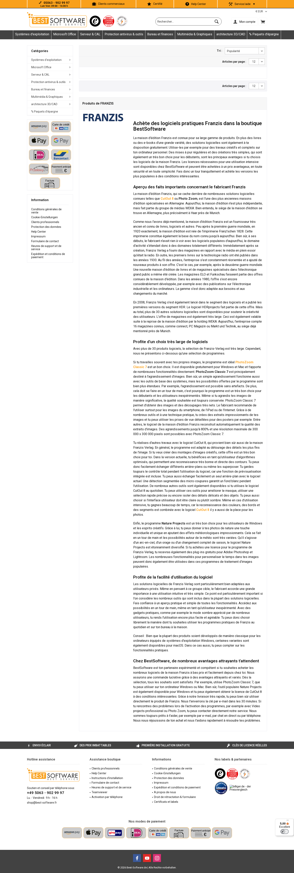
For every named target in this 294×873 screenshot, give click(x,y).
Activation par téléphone (107, 797)
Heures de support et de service (46, 247)
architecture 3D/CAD (44, 104)
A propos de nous (165, 792)
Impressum (38, 236)
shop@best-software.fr (42, 802)
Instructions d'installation (107, 778)
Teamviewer (99, 792)
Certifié (157, 3)
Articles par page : (234, 61)
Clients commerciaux (111, 3)
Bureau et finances (43, 89)
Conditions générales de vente (46, 211)
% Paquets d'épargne (44, 111)
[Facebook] (137, 858)
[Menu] (287, 821)
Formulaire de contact (45, 241)
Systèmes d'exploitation (46, 59)
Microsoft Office (41, 67)
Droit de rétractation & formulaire (175, 797)
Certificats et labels (166, 801)
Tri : (219, 50)
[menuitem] (263, 22)
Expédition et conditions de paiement (48, 255)
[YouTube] (147, 858)
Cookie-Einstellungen (44, 217)
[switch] (285, 831)
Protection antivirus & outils (48, 82)
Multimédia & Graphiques (47, 96)
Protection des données (46, 226)
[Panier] (263, 22)
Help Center (198, 4)
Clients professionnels (45, 222)
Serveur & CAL (40, 74)
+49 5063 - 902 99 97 (45, 792)
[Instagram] (157, 858)
